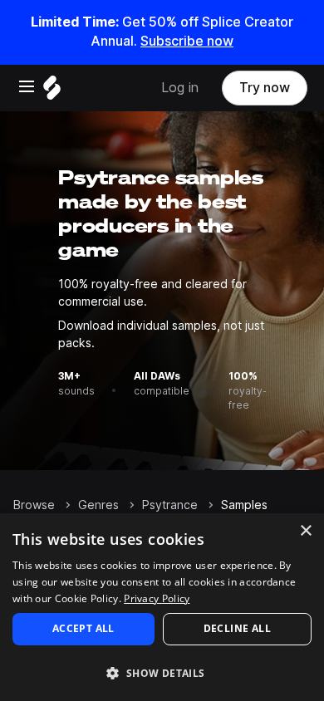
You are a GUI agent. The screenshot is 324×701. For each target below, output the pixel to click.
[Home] (52, 92)
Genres (98, 505)
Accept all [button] (83, 628)
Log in (180, 88)
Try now (264, 88)
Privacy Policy (156, 598)
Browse (34, 505)
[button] (162, 672)
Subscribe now (186, 41)
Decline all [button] (237, 628)
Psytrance (170, 505)
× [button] (305, 531)
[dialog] (162, 607)
